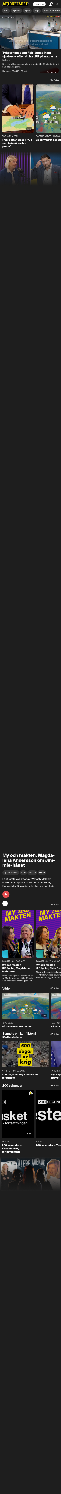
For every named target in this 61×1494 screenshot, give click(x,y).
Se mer (50, 72)
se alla (54, 80)
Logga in (39, 4)
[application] (30, 32)
